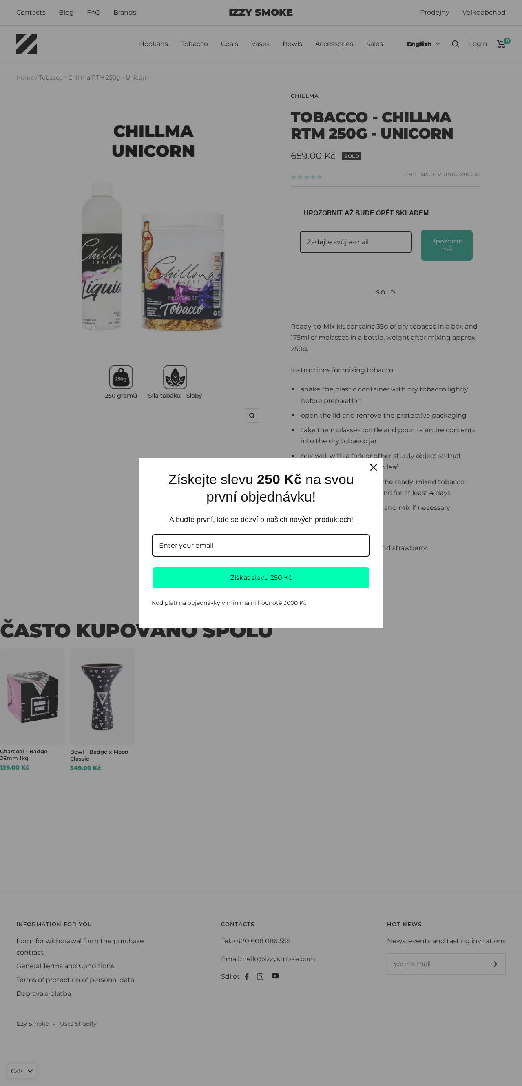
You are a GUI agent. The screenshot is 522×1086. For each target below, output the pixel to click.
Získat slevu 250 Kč (261, 578)
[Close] (373, 467)
